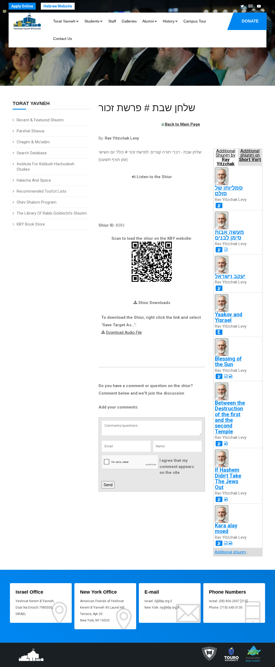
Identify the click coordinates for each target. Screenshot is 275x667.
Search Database (32, 153)
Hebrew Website (58, 6)
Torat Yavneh (64, 21)
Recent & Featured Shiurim (40, 120)
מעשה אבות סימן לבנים (229, 235)
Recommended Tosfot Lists (41, 191)
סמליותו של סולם (229, 191)
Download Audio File (124, 332)
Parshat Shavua (30, 131)
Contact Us (62, 38)
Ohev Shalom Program (36, 202)
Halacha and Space (34, 180)
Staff (112, 21)
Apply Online (22, 6)
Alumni (148, 21)
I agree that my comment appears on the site (177, 466)
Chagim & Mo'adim (33, 142)
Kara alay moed (226, 528)
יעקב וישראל (230, 276)
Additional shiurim (230, 552)
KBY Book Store (31, 224)
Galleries (129, 21)
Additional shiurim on (250, 155)
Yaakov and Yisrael (228, 317)
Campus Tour (194, 21)
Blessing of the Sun (228, 362)
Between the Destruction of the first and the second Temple (230, 417)
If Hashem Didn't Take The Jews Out (228, 478)
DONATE (250, 21)
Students (91, 21)
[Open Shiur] (226, 249)
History (169, 21)
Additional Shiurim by (226, 157)
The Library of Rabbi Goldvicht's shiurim (52, 213)
